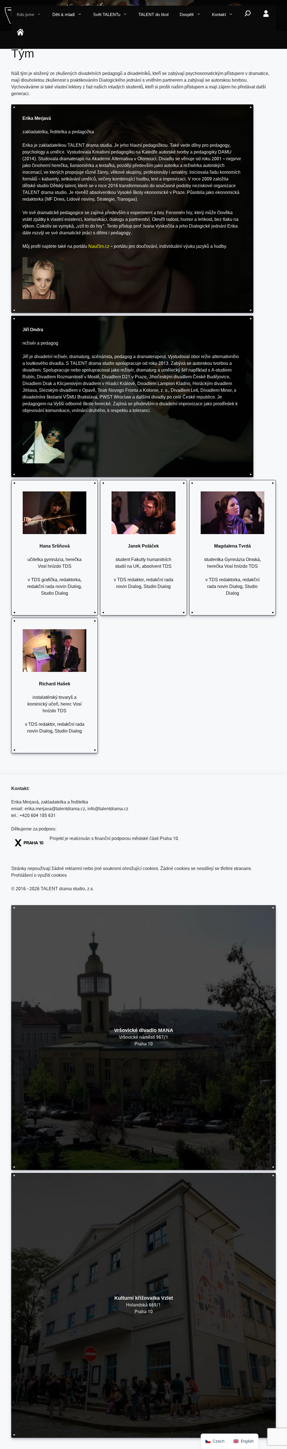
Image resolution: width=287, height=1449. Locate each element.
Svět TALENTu (106, 15)
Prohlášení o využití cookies (39, 876)
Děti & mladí (63, 15)
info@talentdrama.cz (107, 809)
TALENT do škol (153, 15)
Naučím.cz (98, 247)
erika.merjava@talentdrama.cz (55, 809)
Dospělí (187, 15)
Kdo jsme (25, 15)
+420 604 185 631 (38, 816)
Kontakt (219, 15)
